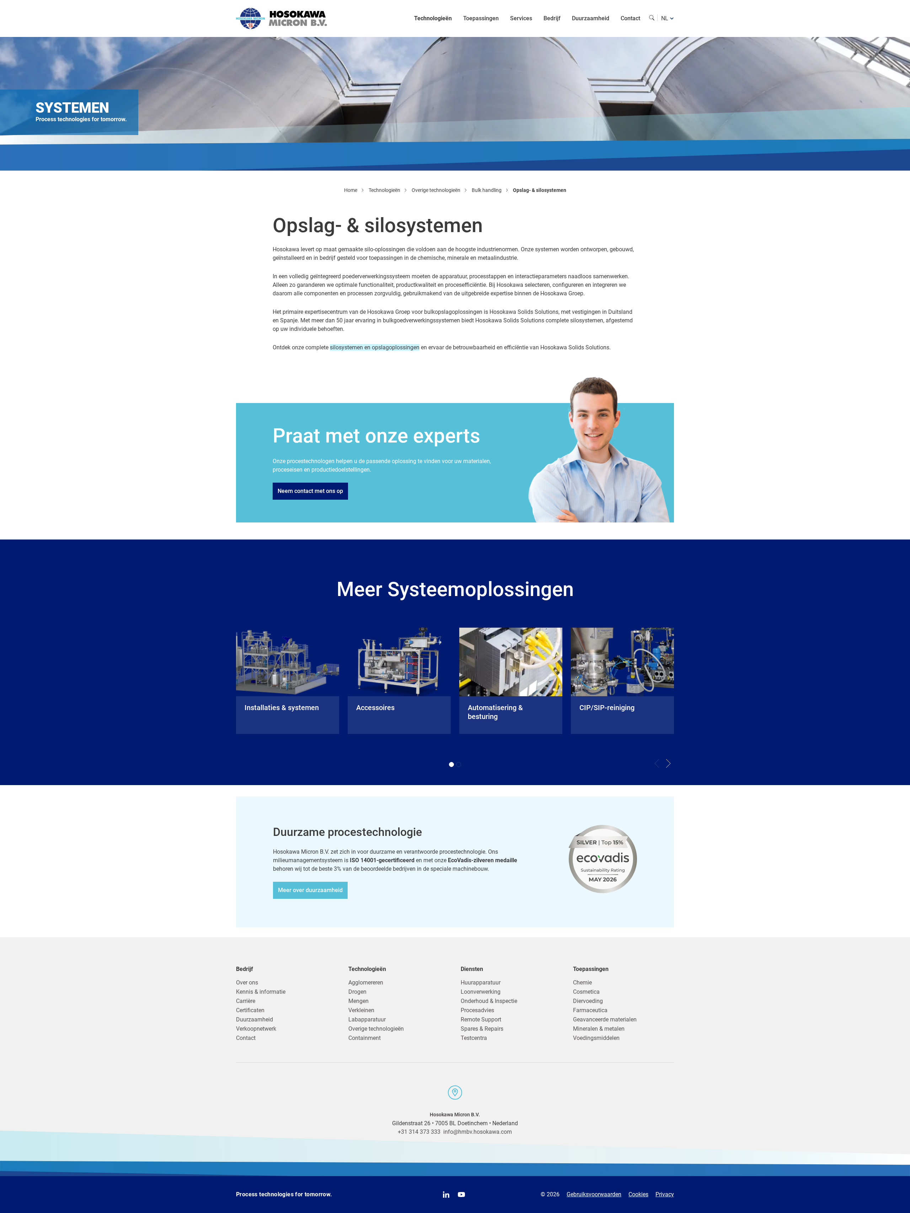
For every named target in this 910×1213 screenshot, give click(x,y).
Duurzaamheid (590, 18)
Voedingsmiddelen (596, 1038)
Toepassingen (481, 18)
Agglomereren (365, 982)
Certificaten (250, 1010)
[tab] (451, 764)
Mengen (358, 1001)
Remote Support (481, 1019)
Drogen (357, 991)
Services (521, 18)
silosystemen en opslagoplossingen (374, 347)
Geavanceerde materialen (605, 1019)
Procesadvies (477, 1010)
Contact (630, 18)
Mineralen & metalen (599, 1028)
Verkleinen (361, 1010)
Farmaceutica (590, 1010)
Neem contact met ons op (310, 491)
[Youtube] (461, 1194)
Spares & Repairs (482, 1028)
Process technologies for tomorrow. (284, 1194)
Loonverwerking (480, 991)
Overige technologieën (376, 1028)
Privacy (664, 1194)
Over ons (247, 982)
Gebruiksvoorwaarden (594, 1194)
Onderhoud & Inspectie (489, 1001)
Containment (364, 1038)
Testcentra (474, 1038)
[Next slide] (668, 763)
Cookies (638, 1194)
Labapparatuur (367, 1019)
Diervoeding (588, 1001)
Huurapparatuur (480, 982)
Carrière (245, 1001)
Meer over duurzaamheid (310, 890)
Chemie (582, 982)
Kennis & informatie (260, 991)
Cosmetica (586, 991)
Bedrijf (552, 18)
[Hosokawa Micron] (281, 18)
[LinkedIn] (446, 1194)
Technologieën (433, 18)
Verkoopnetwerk (256, 1028)
